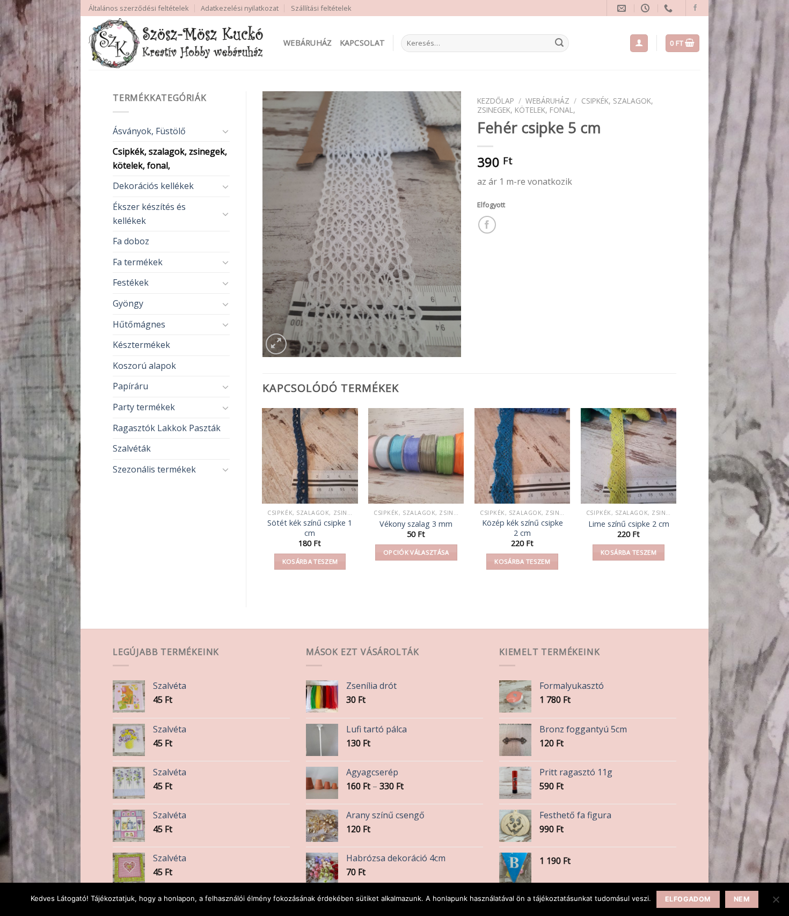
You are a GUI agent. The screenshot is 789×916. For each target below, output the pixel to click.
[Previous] (263, 498)
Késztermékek (141, 345)
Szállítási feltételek (321, 8)
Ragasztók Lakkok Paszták (167, 428)
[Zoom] (276, 343)
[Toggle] (225, 131)
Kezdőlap (495, 101)
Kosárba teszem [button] (310, 561)
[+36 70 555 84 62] (669, 8)
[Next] (676, 498)
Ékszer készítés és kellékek (149, 214)
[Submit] (559, 43)
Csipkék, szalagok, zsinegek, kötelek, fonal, (170, 158)
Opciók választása (416, 552)
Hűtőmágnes (139, 324)
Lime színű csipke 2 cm (628, 524)
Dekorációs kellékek (153, 186)
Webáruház (307, 43)
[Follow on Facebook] (695, 8)
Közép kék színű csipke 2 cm (522, 528)
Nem (742, 899)
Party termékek (144, 407)
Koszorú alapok (144, 366)
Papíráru (130, 386)
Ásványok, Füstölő (149, 131)
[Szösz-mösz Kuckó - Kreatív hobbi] (178, 43)
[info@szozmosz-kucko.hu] (623, 8)
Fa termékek (138, 262)
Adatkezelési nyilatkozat (240, 8)
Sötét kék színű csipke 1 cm (309, 528)
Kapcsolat (362, 43)
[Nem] (775, 902)
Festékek (131, 282)
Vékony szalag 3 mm (415, 524)
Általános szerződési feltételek (139, 8)
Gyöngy (128, 303)
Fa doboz (131, 241)
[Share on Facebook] (487, 225)
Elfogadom (688, 899)
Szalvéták (132, 448)
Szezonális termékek (154, 469)
